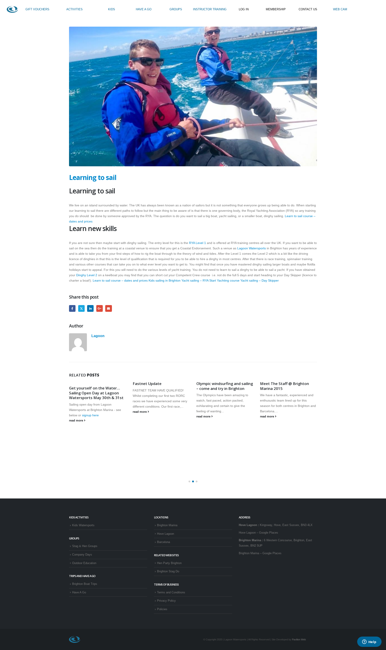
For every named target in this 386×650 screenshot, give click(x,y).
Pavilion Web (299, 639)
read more (76, 420)
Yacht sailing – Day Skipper (259, 280)
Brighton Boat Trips (84, 584)
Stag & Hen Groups (84, 546)
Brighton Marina (167, 525)
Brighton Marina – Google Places (260, 553)
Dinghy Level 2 (87, 275)
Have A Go (79, 592)
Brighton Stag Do (168, 571)
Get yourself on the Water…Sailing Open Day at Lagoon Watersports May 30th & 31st (96, 392)
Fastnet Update (147, 383)
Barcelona (163, 542)
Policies (162, 609)
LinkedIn (90, 308)
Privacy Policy (166, 600)
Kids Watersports (83, 525)
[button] (189, 481)
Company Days (82, 554)
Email (108, 308)
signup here (91, 415)
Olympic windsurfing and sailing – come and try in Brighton (224, 386)
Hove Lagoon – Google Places (258, 532)
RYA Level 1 (198, 243)
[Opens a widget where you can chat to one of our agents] (369, 642)
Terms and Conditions (171, 592)
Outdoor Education (84, 563)
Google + (99, 308)
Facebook (72, 308)
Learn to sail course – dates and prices (120, 280)
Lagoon (98, 336)
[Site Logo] (12, 9)
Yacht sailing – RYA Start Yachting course (210, 280)
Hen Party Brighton (169, 563)
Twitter (81, 308)
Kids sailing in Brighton (164, 280)
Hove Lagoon (165, 533)
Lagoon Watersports (251, 248)
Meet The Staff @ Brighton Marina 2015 (284, 386)
